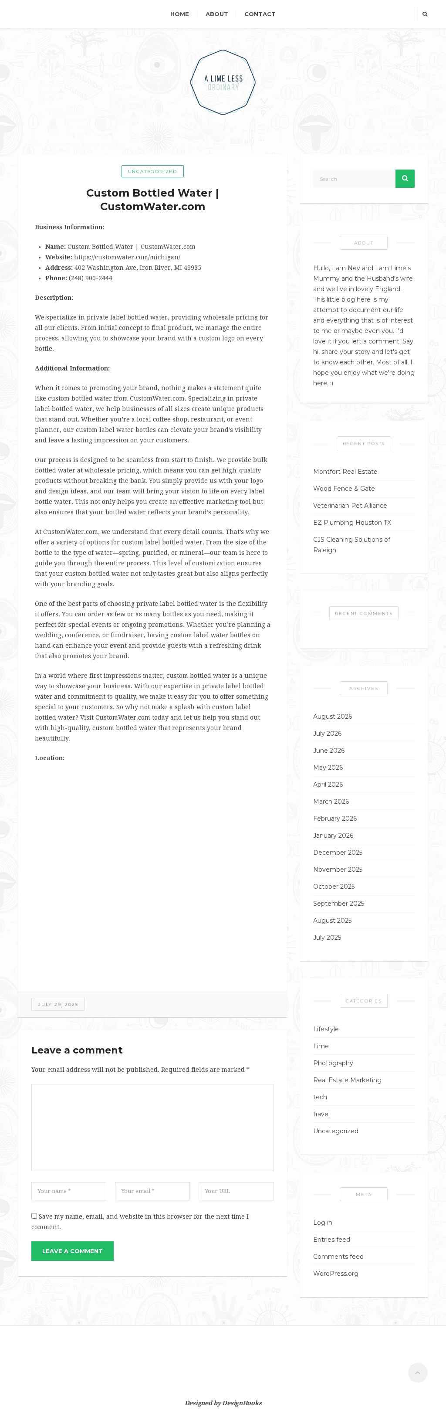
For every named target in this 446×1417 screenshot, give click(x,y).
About (217, 14)
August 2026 (332, 716)
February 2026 (335, 818)
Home (179, 14)
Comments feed (338, 1257)
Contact (260, 14)
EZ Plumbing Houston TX (352, 523)
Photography (333, 1063)
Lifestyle (326, 1029)
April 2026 (328, 784)
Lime (321, 1046)
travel (321, 1114)
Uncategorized (152, 171)
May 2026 (328, 767)
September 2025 (338, 903)
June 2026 (329, 750)
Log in (322, 1223)
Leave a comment (72, 1250)
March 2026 (331, 801)
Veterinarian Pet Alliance (350, 506)
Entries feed (331, 1240)
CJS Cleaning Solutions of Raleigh (351, 545)
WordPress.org (335, 1274)
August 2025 (332, 920)
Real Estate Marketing (347, 1080)
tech (320, 1097)
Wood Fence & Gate (344, 489)
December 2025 (337, 852)
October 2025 (334, 886)
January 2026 (333, 835)
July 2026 (327, 733)
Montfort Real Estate (345, 472)
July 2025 (327, 937)
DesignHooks (241, 1403)
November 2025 (337, 869)
